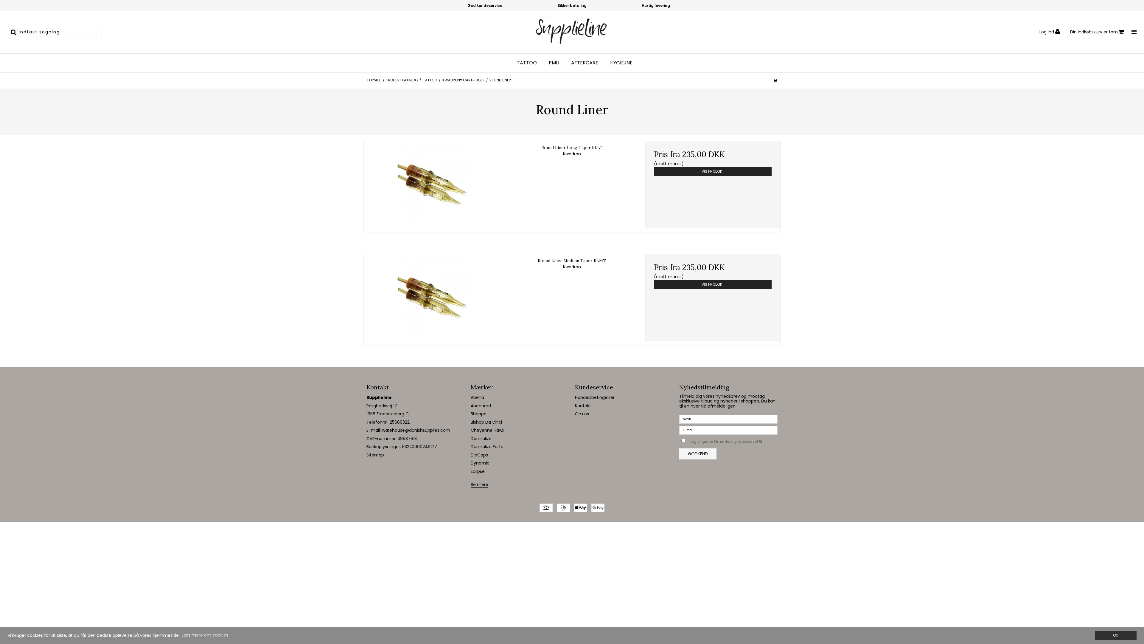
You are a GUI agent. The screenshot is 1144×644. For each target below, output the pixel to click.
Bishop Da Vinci (486, 422)
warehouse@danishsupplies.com (416, 430)
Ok (1115, 635)
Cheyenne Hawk (487, 430)
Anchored (481, 406)
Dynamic (480, 463)
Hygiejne (621, 63)
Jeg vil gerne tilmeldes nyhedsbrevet (733, 440)
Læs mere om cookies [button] (205, 635)
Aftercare (584, 63)
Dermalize (481, 439)
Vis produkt (713, 171)
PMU (554, 63)
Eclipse (478, 471)
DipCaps (479, 455)
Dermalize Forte (487, 447)
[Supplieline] (572, 32)
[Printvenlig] (775, 80)
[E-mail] (728, 430)
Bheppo (478, 414)
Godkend (698, 454)
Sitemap (375, 455)
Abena (477, 397)
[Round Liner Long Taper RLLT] (431, 184)
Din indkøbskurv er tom (1094, 32)
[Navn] (728, 419)
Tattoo (527, 63)
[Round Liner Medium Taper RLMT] (431, 297)
